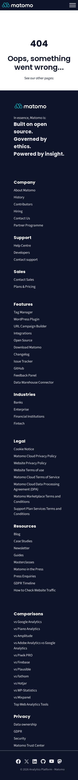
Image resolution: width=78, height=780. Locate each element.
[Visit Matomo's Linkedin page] (34, 763)
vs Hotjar (20, 683)
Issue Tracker (23, 361)
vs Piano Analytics (27, 628)
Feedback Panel (25, 375)
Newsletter (22, 548)
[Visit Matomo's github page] (43, 763)
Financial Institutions (29, 416)
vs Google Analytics (28, 621)
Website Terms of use (29, 470)
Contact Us (22, 218)
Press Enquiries (25, 576)
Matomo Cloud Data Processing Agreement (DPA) (36, 487)
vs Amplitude (23, 635)
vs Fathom (21, 676)
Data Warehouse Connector (34, 382)
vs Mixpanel (22, 697)
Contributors (23, 204)
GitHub (19, 368)
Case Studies (23, 541)
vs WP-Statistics (25, 690)
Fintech (19, 423)
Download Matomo (27, 347)
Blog (17, 534)
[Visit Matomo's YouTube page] (51, 763)
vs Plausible (22, 669)
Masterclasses (24, 562)
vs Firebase (22, 662)
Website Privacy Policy (30, 463)
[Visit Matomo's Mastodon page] (59, 763)
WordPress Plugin (26, 319)
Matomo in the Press (28, 569)
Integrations (23, 333)
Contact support (26, 259)
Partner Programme (28, 225)
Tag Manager (23, 312)
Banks (18, 402)
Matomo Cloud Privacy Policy (35, 456)
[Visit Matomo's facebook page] (18, 763)
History (19, 197)
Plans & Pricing (25, 286)
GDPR (18, 731)
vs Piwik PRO (23, 655)
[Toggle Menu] (72, 5)
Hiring (18, 211)
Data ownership (25, 724)
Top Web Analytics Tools (31, 704)
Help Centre (22, 245)
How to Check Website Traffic (35, 590)
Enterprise (21, 409)
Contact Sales (24, 279)
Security (20, 738)
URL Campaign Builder (30, 326)
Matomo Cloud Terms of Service (36, 477)
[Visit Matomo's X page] (26, 763)
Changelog (22, 354)
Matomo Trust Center (29, 745)
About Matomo (24, 190)
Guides (19, 555)
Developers (22, 252)
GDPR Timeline (24, 583)
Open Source (23, 340)
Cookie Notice (24, 449)
